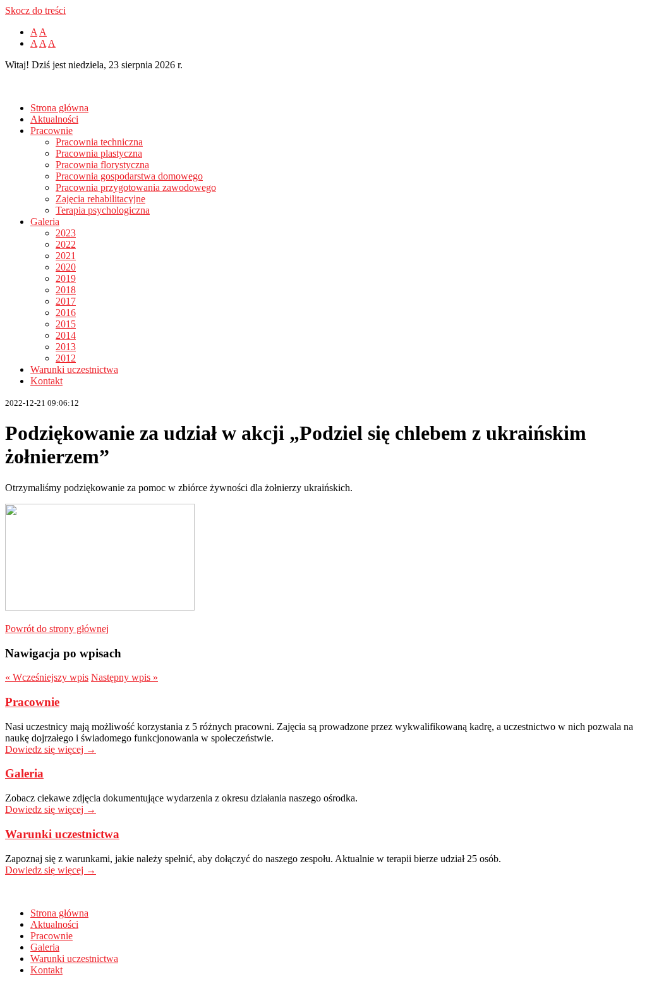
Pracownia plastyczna (99, 153)
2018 (66, 289)
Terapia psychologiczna (103, 210)
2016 (66, 312)
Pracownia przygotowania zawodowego (136, 187)
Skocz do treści (35, 10)
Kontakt (46, 380)
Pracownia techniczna (99, 142)
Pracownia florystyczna (102, 164)
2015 (66, 324)
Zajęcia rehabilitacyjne (100, 198)
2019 (66, 278)
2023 (66, 233)
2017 (66, 301)
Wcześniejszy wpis (46, 677)
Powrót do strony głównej (57, 628)
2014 (66, 335)
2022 (66, 244)
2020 (66, 267)
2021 (66, 255)
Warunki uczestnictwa (74, 369)
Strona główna (59, 107)
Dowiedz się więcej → (50, 749)
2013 (66, 346)
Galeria (44, 221)
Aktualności (54, 119)
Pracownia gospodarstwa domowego (129, 176)
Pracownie (51, 130)
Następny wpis (124, 677)
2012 (66, 358)
